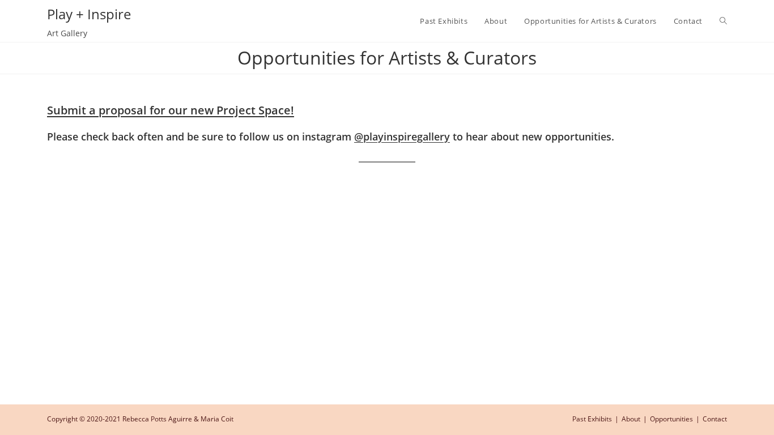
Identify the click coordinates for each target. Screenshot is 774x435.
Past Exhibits (592, 419)
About (631, 419)
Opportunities (671, 419)
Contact (715, 419)
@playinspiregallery (402, 136)
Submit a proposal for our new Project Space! (170, 110)
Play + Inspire (89, 14)
